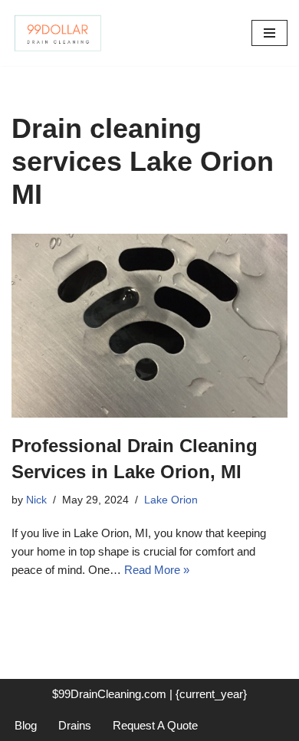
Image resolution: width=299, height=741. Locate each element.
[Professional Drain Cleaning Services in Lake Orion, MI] (150, 326)
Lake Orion (171, 500)
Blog (26, 725)
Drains (74, 725)
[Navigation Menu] (269, 33)
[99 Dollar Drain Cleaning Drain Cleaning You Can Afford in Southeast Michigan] (58, 33)
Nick (36, 500)
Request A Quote (155, 725)
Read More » (156, 569)
